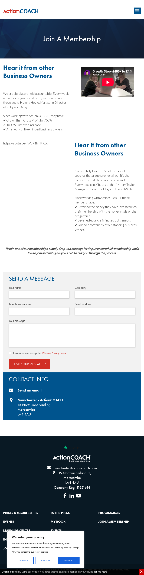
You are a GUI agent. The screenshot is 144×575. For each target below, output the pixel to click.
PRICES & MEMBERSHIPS (20, 513)
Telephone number (20, 304)
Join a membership (113, 521)
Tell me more (100, 571)
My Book (58, 521)
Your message (17, 321)
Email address (83, 304)
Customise (23, 560)
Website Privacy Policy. (54, 353)
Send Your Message (28, 364)
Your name (15, 288)
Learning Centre (16, 530)
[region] (45, 549)
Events (8, 521)
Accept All (69, 560)
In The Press (60, 513)
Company (80, 288)
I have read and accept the (39, 353)
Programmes (109, 513)
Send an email (30, 390)
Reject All (45, 560)
